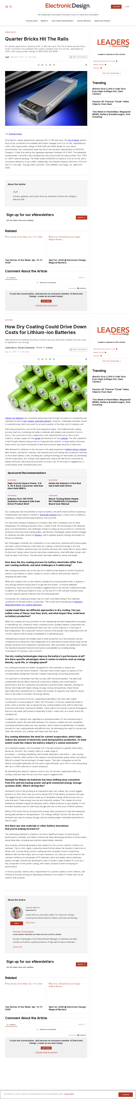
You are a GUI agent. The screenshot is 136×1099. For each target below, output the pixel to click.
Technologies (32, 21)
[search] (10, 6)
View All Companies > (111, 73)
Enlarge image (15, 134)
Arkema (49, 347)
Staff (7, 57)
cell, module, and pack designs (37, 421)
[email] (54, 65)
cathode (64, 438)
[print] (86, 65)
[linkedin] (42, 65)
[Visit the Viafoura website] (81, 288)
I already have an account (46, 305)
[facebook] (39, 65)
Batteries (9, 320)
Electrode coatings (48, 519)
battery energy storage (75, 454)
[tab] (11, 278)
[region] (46, 283)
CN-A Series (73, 140)
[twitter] (46, 65)
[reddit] (50, 65)
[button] (6, 6)
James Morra (10, 347)
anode (37, 438)
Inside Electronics (102, 21)
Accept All (125, 1094)
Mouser (96, 68)
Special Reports (84, 21)
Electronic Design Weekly (63, 21)
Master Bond (98, 64)
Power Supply (10, 32)
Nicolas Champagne (26, 347)
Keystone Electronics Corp (104, 61)
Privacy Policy (69, 1094)
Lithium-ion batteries (14, 418)
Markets (44, 21)
